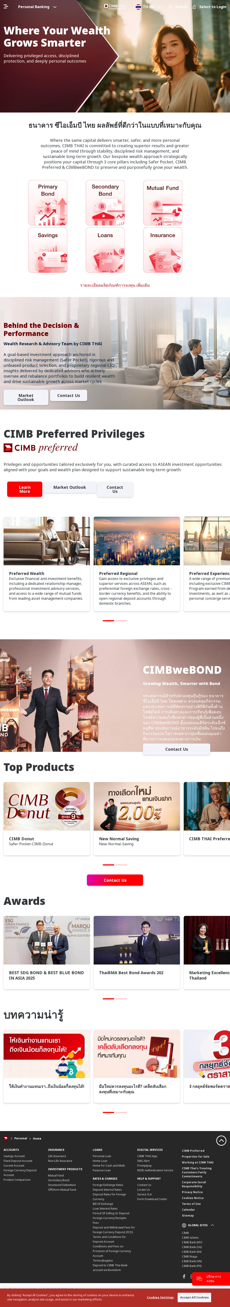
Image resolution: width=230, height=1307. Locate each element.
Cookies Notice (193, 1198)
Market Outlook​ (26, 397)
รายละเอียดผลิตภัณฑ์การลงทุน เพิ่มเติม (115, 285)
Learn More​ (25, 489)
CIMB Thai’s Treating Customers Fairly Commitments (197, 1172)
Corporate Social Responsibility (194, 1184)
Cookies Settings (160, 1297)
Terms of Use (191, 1204)
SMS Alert (143, 1161)
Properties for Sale (195, 1156)
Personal (20, 1138)
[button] (108, 620)
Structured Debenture (62, 1185)
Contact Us (68, 395)
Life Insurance (57, 1156)
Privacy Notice (192, 1192)
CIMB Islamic (190, 1237)
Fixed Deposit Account (18, 1161)
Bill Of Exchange (103, 1204)
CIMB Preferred (193, 1151)
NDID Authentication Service (155, 1170)
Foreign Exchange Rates (108, 1185)
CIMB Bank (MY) (192, 1242)
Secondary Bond (58, 1180)
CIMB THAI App (147, 1156)
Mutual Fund (56, 1175)
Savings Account (14, 1156)
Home (37, 1138)
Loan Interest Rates (105, 1208)
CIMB (185, 1233)
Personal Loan (102, 1156)
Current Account (14, 1165)
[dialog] (115, 1298)
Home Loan (100, 1161)
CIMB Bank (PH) (191, 1266)
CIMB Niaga (189, 1256)
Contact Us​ (115, 489)
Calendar (188, 1210)
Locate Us (143, 1190)
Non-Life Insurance (60, 1161)
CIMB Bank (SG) (192, 1247)
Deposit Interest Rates (107, 1190)
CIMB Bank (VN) (192, 1261)
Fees (96, 1223)
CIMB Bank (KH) (191, 1252)
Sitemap (188, 1215)
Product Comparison (17, 1180)
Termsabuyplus (103, 1260)
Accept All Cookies (194, 1297)
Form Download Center (152, 1199)
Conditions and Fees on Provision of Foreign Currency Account (112, 1251)
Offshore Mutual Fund (62, 1190)
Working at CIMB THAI (198, 1162)
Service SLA (144, 1194)
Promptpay (144, 1165)
